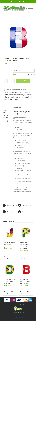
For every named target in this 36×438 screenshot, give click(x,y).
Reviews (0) (6, 121)
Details (14, 257)
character (27, 92)
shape (9, 97)
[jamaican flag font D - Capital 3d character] (10, 270)
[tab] (7, 107)
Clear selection (31, 74)
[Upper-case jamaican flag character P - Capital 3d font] (26, 233)
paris (29, 96)
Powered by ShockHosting (18, 312)
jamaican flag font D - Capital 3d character (9, 281)
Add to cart (23, 81)
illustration (10, 96)
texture (23, 97)
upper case (10, 99)
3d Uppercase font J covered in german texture (9, 245)
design (18, 94)
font (24, 94)
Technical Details (5, 111)
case (23, 92)
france (27, 94)
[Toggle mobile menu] (32, 12)
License (8, 71)
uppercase (16, 99)
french (31, 94)
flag (22, 94)
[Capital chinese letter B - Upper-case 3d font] (26, 270)
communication (8, 94)
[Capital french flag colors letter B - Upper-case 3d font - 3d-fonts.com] (18, 37)
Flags (10, 90)
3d (7, 92)
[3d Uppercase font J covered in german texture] (10, 233)
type (31, 97)
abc (10, 92)
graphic (6, 96)
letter (20, 96)
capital (19, 92)
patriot (5, 97)
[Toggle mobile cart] (29, 12)
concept (14, 94)
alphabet (13, 92)
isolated (16, 96)
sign (12, 97)
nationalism (25, 96)
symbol (16, 97)
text (20, 97)
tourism (27, 97)
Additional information (5, 116)
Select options (7, 257)
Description (5, 107)
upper (5, 99)
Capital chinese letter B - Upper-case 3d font (25, 281)
